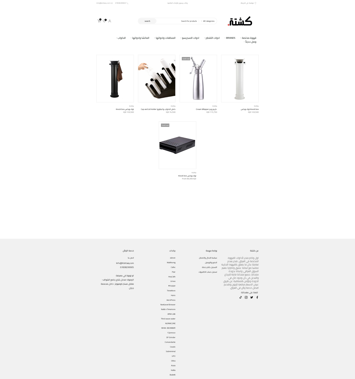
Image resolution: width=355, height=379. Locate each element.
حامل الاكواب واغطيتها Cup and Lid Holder (158, 109)
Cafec (173, 267)
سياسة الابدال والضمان (208, 258)
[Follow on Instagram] (246, 297)
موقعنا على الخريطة (247, 3)
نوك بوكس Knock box (125, 109)
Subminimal (170, 351)
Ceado (172, 347)
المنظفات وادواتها (165, 38)
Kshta (256, 106)
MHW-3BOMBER (168, 328)
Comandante (170, 342)
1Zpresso (171, 332)
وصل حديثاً (250, 42)
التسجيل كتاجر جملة (209, 267)
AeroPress (171, 300)
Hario (173, 295)
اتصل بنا (131, 258)
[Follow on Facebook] (257, 297)
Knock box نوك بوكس (250, 109)
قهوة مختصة (249, 38)
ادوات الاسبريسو (190, 38)
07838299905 (120, 3)
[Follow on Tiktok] (240, 297)
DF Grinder (170, 337)
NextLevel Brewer (167, 304)
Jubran (172, 258)
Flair (173, 272)
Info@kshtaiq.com (103, 3)
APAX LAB (171, 314)
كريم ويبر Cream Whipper (206, 109)
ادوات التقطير (213, 38)
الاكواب (122, 38)
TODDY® (171, 286)
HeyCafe (171, 276)
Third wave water (168, 318)
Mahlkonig (171, 262)
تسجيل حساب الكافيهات (208, 272)
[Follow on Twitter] (251, 297)
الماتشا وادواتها (140, 38)
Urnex (172, 281)
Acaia (173, 365)
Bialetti (172, 375)
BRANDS (230, 38)
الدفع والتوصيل (211, 262)
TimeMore (171, 290)
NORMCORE (170, 323)
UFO (173, 356)
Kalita (173, 370)
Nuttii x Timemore (168, 309)
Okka (173, 361)
